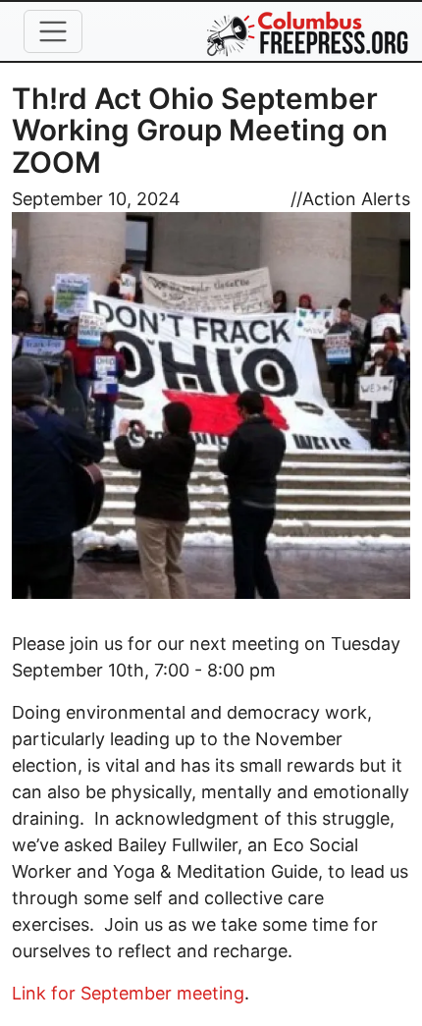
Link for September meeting (128, 993)
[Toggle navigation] (53, 31)
